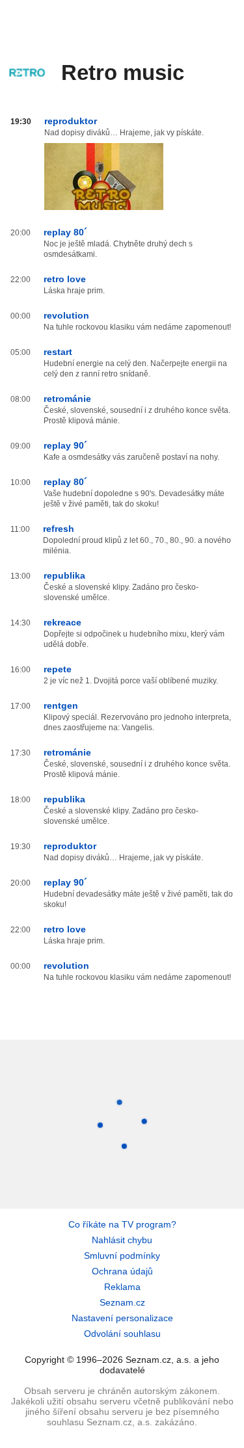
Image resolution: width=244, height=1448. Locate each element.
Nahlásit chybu (122, 1240)
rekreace (62, 622)
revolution (66, 315)
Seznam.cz (122, 1302)
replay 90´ (65, 445)
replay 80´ (65, 232)
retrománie (67, 398)
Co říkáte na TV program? (122, 1224)
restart (58, 352)
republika (64, 575)
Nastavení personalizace (122, 1318)
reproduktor (70, 121)
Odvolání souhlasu (122, 1333)
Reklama (122, 1287)
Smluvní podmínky (122, 1255)
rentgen (61, 705)
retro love (65, 279)
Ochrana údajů (122, 1271)
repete (58, 669)
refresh (58, 528)
